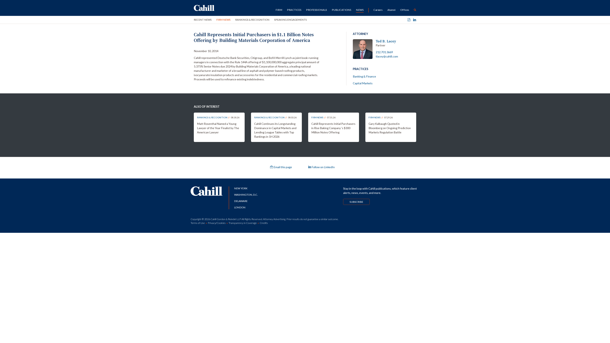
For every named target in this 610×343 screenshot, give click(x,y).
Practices (294, 9)
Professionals (316, 9)
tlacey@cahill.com (387, 56)
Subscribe (356, 201)
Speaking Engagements (290, 19)
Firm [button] (279, 9)
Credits (264, 222)
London (239, 207)
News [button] (360, 9)
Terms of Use (198, 222)
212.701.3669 (384, 52)
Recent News (203, 19)
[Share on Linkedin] (414, 19)
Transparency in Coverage (243, 222)
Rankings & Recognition (252, 19)
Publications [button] (341, 9)
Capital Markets (363, 83)
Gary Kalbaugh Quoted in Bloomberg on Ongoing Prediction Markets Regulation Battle (390, 128)
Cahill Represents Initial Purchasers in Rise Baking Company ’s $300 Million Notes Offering (333, 128)
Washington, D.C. (246, 194)
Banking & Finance (364, 76)
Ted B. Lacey (386, 41)
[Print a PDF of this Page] (409, 19)
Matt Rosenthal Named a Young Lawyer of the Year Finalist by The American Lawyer (218, 128)
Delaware (240, 200)
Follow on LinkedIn (323, 167)
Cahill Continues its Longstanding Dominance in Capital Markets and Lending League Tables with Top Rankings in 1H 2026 (275, 130)
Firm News (223, 19)
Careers (378, 9)
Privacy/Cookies (217, 222)
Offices (404, 9)
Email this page (282, 167)
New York (240, 188)
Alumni (391, 9)
